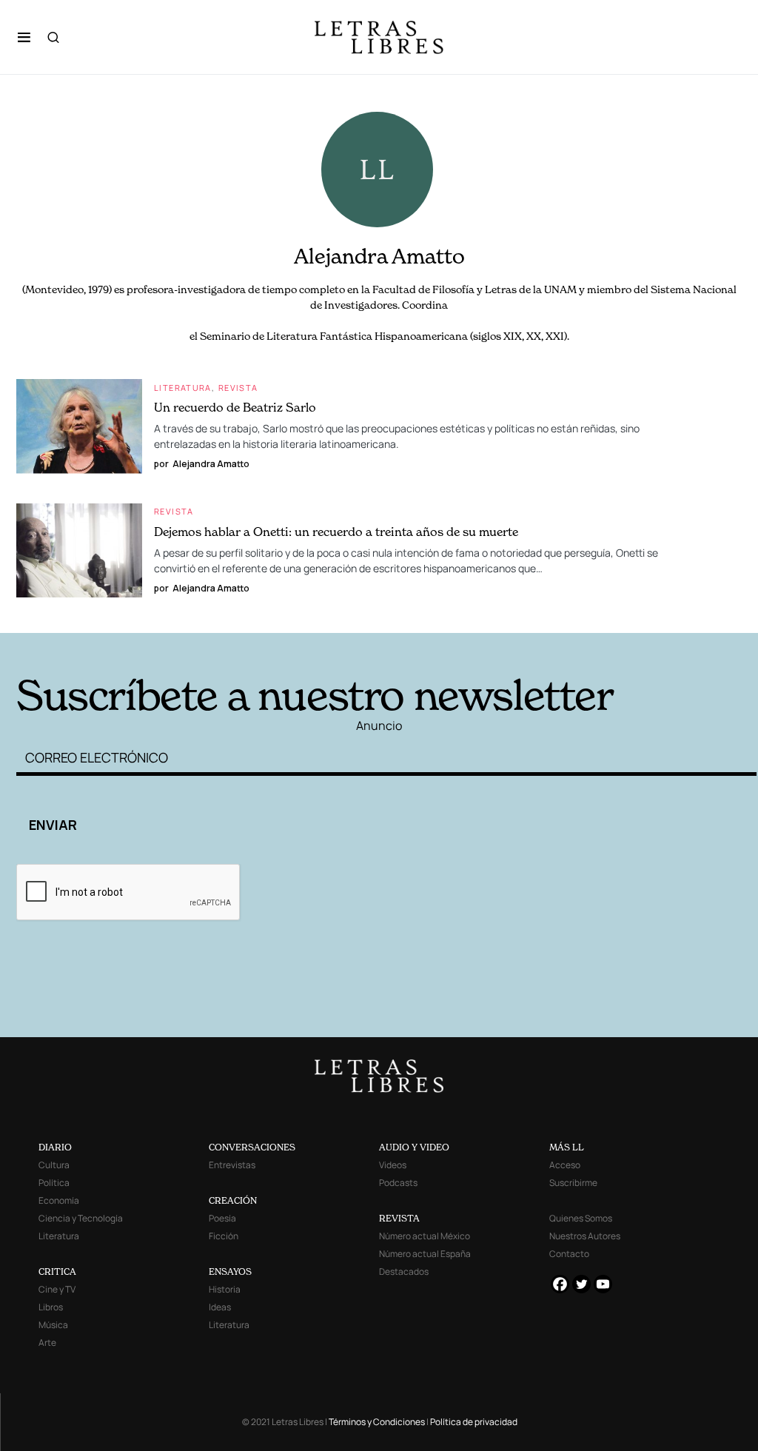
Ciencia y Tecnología (80, 1218)
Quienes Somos (580, 1218)
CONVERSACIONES (252, 1147)
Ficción (223, 1236)
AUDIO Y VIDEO (414, 1147)
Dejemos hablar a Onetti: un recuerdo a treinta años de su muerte (336, 531)
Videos (392, 1165)
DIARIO (55, 1147)
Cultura (54, 1165)
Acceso (564, 1165)
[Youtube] (603, 1284)
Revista (238, 387)
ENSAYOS (230, 1271)
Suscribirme (573, 1182)
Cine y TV (57, 1289)
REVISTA (399, 1218)
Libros (50, 1307)
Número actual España (425, 1253)
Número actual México (424, 1236)
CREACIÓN (233, 1200)
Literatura (183, 387)
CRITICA (57, 1271)
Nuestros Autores (584, 1236)
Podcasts (398, 1182)
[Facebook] (560, 1284)
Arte (47, 1342)
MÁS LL (566, 1147)
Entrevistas (232, 1165)
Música (53, 1324)
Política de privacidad (473, 1421)
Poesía (222, 1218)
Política (54, 1182)
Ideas (220, 1307)
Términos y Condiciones (377, 1421)
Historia (225, 1289)
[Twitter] (581, 1284)
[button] (24, 37)
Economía (58, 1200)
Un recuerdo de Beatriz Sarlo (235, 407)
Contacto (569, 1253)
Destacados (404, 1271)
